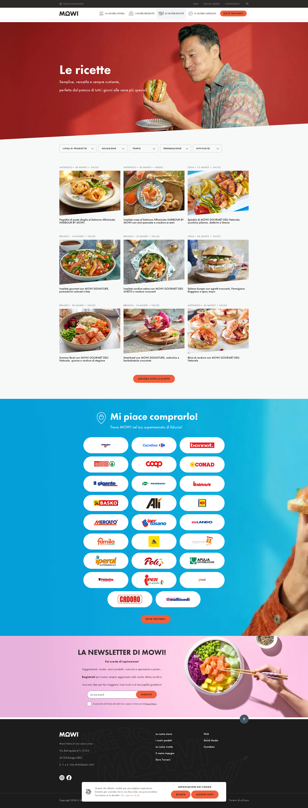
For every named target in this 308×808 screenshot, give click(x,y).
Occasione (109, 148)
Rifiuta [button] (181, 794)
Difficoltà (203, 148)
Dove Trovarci (163, 759)
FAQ (195, 4)
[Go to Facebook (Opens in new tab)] (69, 777)
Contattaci (232, 4)
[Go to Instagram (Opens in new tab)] (61, 777)
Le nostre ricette (174, 13)
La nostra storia (115, 13)
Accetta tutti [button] (205, 794)
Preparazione (172, 148)
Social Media (212, 4)
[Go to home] (69, 13)
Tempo (137, 148)
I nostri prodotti (145, 13)
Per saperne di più (130, 795)
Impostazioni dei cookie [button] (195, 787)
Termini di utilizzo (239, 800)
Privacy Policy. (151, 703)
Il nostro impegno (205, 13)
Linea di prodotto (75, 148)
